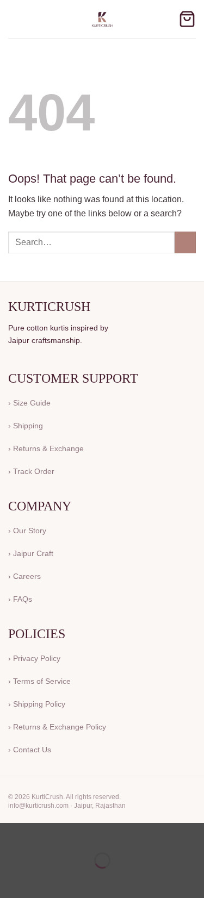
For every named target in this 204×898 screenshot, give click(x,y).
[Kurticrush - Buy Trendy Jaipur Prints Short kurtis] (102, 19)
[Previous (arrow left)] (10, 879)
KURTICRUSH (49, 307)
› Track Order (31, 471)
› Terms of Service (39, 681)
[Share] (74, 833)
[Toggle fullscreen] (42, 833)
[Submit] (185, 242)
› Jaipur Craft (30, 553)
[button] (14, 18)
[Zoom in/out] (10, 833)
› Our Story (27, 530)
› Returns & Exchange (46, 448)
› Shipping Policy (36, 704)
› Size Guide (29, 402)
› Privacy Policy (34, 658)
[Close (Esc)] (106, 833)
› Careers (24, 576)
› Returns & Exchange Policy (57, 726)
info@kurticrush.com (38, 805)
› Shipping (25, 425)
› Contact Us (29, 749)
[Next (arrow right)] (42, 879)
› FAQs (20, 599)
